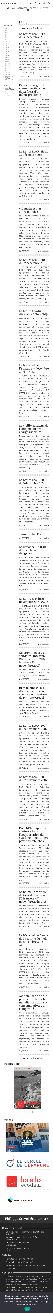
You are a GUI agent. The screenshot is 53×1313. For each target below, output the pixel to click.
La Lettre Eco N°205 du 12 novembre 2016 (33, 778)
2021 (7, 39)
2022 (7, 37)
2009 (7, 64)
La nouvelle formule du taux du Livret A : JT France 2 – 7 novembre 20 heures (33, 896)
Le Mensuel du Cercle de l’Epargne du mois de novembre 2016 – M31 (33, 940)
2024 (7, 33)
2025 (7, 31)
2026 (7, 29)
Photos (44, 8)
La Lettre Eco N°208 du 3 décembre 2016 (32, 481)
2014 (7, 53)
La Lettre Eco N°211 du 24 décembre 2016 (33, 153)
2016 (7, 49)
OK (27, 1309)
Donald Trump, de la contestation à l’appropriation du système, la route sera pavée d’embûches (34, 834)
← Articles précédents (30, 28)
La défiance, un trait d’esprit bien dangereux (32, 550)
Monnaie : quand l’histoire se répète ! (22, 1237)
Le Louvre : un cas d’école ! (18, 1248)
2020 (7, 41)
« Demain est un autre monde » (30, 210)
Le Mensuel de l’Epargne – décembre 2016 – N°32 (34, 368)
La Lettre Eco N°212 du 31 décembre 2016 (32, 35)
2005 (7, 72)
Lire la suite (43, 76)
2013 (7, 56)
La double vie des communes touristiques (25, 1232)
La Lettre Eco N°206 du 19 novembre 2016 (33, 727)
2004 (7, 74)
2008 (7, 66)
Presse (34, 8)
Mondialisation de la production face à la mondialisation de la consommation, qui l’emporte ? (33, 1002)
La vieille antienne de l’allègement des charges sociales (33, 429)
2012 (7, 58)
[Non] (49, 1302)
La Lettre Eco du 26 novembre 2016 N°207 (33, 600)
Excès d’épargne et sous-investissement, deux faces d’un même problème (33, 89)
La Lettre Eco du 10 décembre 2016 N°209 (33, 312)
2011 (7, 60)
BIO (13, 8)
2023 (7, 35)
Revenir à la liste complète (9, 77)
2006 (7, 70)
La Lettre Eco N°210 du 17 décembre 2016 (32, 261)
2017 (7, 47)
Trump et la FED (30, 534)
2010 (7, 62)
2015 (7, 51)
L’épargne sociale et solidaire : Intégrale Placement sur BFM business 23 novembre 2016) (32, 659)
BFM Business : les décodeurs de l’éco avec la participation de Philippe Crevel (33, 692)
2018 (7, 45)
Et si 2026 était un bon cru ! (18, 1243)
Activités (22, 8)
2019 (7, 43)
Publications (12, 1063)
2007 (7, 68)
